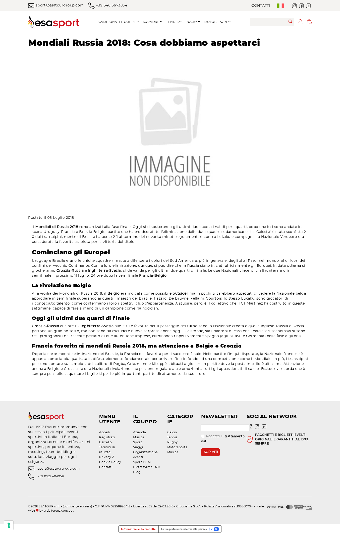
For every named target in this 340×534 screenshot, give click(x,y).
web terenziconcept (59, 510)
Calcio (172, 432)
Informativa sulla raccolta (138, 529)
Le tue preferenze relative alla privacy (184, 529)
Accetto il (223, 439)
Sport (137, 442)
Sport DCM (142, 462)
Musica (138, 437)
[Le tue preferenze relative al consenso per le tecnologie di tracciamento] (8, 525)
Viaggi (138, 447)
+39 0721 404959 (51, 476)
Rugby (172, 442)
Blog (137, 472)
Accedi (104, 432)
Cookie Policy (110, 462)
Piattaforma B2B (146, 467)
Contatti (260, 5)
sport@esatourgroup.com (60, 5)
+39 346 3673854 (111, 5)
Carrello (105, 442)
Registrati (107, 437)
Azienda (139, 432)
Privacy (105, 457)
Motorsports (177, 447)
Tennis (172, 437)
